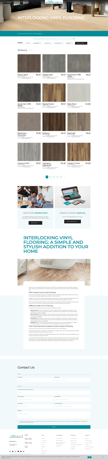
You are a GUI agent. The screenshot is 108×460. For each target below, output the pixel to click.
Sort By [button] (30, 50)
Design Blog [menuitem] (58, 445)
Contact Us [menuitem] (87, 444)
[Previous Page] (43, 177)
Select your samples (71, 221)
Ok (89, 457)
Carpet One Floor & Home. (17, 453)
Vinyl (30, 11)
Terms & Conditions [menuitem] (89, 446)
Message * (20, 410)
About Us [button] (22, 4)
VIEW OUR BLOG (34, 222)
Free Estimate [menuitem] (44, 451)
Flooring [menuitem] (43, 438)
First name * (20, 377)
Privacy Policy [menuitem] (88, 448)
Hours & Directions (79, 4)
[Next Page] (64, 177)
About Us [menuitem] (87, 438)
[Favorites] (101, 5)
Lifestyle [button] (47, 43)
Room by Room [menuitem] (88, 440)
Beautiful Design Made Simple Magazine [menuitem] (60, 443)
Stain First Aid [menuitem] (73, 440)
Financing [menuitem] (43, 453)
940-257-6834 (22, 2)
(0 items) (102, 4)
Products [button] (7, 4)
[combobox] (53, 38)
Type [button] (27, 43)
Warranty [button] (68, 43)
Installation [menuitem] (73, 448)
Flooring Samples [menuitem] (59, 440)
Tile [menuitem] (42, 448)
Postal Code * (20, 403)
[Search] (74, 38)
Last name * (57, 377)
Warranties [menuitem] (73, 446)
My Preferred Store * (59, 403)
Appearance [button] (36, 43)
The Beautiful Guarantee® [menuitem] (76, 444)
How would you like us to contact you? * (25, 389)
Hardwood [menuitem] (43, 442)
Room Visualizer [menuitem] (59, 438)
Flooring (25, 11)
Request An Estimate (91, 4)
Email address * (58, 396)
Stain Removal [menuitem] (73, 438)
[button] (99, 5)
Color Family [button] (58, 43)
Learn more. (8, 457)
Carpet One (20, 11)
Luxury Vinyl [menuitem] (43, 440)
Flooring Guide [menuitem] (74, 442)
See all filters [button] (80, 43)
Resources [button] (14, 4)
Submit (54, 426)
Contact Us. (39, 33)
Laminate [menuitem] (43, 446)
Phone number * (21, 396)
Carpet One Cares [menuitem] (89, 442)
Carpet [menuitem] (42, 444)
